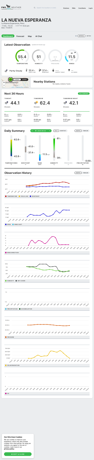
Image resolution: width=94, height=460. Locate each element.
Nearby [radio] (24, 79)
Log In (91, 8)
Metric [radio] (89, 36)
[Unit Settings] (76, 36)
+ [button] (4, 82)
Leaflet (12, 87)
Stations (66, 8)
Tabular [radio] (85, 173)
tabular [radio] (85, 130)
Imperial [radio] (81, 36)
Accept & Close (18, 454)
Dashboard (7, 36)
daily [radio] (56, 130)
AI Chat (34, 36)
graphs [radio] (78, 130)
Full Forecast (83, 93)
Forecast (18, 36)
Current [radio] (17, 79)
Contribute (82, 8)
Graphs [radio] (78, 173)
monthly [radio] (63, 130)
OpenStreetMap (19, 87)
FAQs (73, 8)
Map (26, 36)
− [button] (4, 85)
